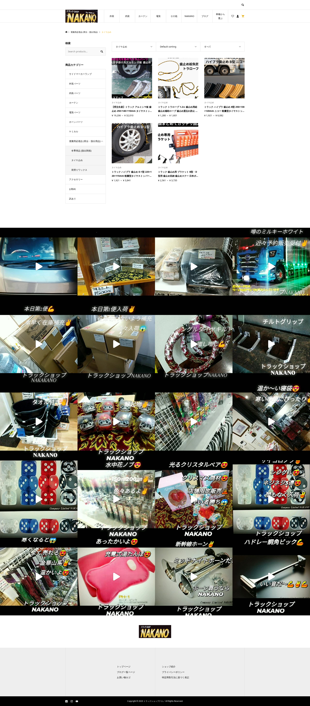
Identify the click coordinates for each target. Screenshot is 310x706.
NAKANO (189, 16)
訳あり (72, 198)
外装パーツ (74, 83)
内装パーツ (74, 93)
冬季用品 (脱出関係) (81, 150)
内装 (127, 16)
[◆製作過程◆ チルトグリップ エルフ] (271, 344)
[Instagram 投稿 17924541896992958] (39, 344)
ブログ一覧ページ (126, 672)
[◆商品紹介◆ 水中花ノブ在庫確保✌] (116, 499)
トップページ (123, 666)
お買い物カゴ (123, 677)
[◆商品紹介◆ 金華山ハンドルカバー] (193, 344)
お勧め (72, 188)
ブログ (205, 16)
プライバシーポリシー (173, 672)
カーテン (142, 16)
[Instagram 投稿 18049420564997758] (271, 499)
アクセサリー (76, 179)
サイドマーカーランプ (80, 73)
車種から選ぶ (220, 16)
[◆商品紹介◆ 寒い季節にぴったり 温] (271, 421)
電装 (158, 16)
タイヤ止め (77, 160)
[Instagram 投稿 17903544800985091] (39, 576)
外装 (112, 16)
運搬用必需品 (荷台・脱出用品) (84, 141)
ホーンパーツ (76, 121)
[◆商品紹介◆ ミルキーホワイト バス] (271, 266)
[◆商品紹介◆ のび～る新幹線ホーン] (193, 576)
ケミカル (73, 131)
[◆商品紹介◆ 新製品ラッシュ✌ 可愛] (193, 421)
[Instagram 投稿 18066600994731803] (116, 344)
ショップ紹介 (169, 666)
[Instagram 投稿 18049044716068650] (39, 499)
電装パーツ (74, 112)
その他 (173, 16)
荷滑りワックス (79, 169)
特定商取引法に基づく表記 (175, 677)
